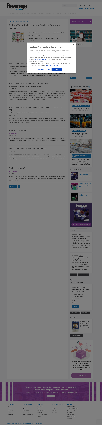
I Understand (56, 69)
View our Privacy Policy (53, 65)
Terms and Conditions (40, 59)
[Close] (73, 44)
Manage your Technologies (44, 69)
